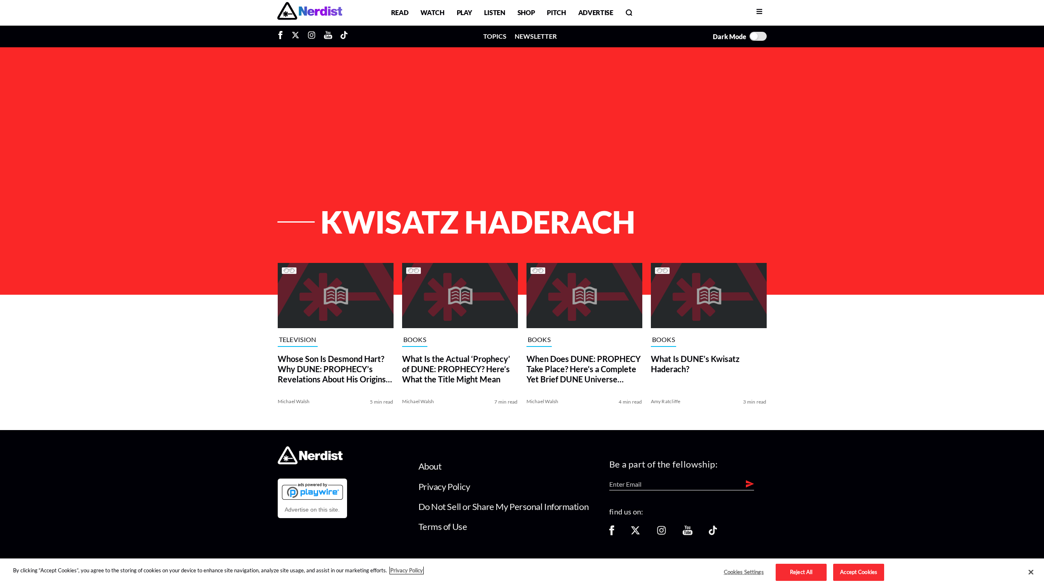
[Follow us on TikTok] (713, 533)
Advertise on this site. (312, 509)
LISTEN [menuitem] (494, 12)
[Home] (310, 462)
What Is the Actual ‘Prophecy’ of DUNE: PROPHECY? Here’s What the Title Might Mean (456, 369)
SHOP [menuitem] (526, 12)
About (430, 466)
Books (415, 340)
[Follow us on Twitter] (635, 533)
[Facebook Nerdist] (282, 36)
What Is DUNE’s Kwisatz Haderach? (695, 364)
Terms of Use (442, 526)
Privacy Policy (444, 486)
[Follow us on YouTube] (687, 533)
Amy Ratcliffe (666, 401)
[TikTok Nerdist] (344, 36)
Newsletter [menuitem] (536, 36)
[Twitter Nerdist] (295, 36)
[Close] (1031, 572)
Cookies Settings (744, 572)
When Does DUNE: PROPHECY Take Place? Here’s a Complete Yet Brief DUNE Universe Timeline (583, 369)
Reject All (801, 572)
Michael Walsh (294, 401)
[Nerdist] (309, 12)
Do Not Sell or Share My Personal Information (503, 506)
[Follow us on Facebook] (611, 533)
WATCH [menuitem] (432, 12)
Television (297, 340)
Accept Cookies (858, 572)
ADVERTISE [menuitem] (595, 12)
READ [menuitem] (400, 12)
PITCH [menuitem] (556, 12)
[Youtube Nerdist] (328, 36)
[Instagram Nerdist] (311, 36)
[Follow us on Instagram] (661, 533)
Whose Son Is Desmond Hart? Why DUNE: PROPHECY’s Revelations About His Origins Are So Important (332, 369)
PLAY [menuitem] (464, 12)
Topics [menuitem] (495, 36)
